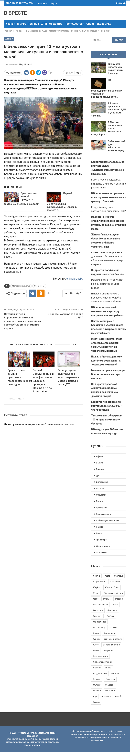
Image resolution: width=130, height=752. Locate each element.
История (100, 488)
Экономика (103, 23)
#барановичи (99, 581)
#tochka (96, 576)
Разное (99, 527)
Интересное (102, 482)
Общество (55, 23)
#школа (96, 702)
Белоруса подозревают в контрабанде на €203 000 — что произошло (107, 405)
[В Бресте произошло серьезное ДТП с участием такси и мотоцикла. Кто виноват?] (98, 107)
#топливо (106, 696)
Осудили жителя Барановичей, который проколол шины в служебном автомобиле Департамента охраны (22, 321)
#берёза (97, 587)
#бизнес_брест (112, 587)
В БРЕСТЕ (15, 13)
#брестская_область (113, 593)
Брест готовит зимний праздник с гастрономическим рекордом (21, 198)
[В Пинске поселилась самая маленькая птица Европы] (98, 126)
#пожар (115, 673)
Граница (33, 23)
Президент (101, 508)
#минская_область (113, 639)
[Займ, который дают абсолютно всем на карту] (98, 145)
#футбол (119, 696)
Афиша (9, 39)
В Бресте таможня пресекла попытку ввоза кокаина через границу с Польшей (108, 197)
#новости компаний (102, 662)
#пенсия (97, 668)
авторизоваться (64, 424)
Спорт (90, 23)
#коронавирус (99, 627)
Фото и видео (103, 546)
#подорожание (100, 673)
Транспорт (101, 540)
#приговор (110, 679)
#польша (97, 679)
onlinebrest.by (74, 278)
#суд (95, 696)
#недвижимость (100, 656)
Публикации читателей (107, 520)
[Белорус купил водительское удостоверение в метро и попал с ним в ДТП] (69, 359)
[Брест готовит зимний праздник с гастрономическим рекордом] (11, 197)
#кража (113, 627)
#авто (107, 576)
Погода (99, 501)
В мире (21, 23)
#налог (96, 650)
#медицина (109, 633)
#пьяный (97, 685)
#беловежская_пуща (21, 286)
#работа (109, 685)
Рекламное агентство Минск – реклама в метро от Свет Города (108, 283)
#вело (96, 599)
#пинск (108, 668)
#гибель (107, 599)
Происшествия (74, 23)
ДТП (44, 23)
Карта (54, 3)
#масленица (39, 286)
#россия (97, 691)
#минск (96, 639)
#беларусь (115, 581)
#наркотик (108, 650)
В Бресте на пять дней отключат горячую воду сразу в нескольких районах (107, 311)
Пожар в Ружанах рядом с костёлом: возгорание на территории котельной (106, 360)
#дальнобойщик (100, 604)
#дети (115, 604)
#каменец (97, 616)
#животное (98, 610)
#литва (96, 633)
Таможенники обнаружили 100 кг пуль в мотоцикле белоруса (106, 419)
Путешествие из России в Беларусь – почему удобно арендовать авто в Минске (106, 297)
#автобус (118, 576)
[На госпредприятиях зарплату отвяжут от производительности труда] (98, 83)
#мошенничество (111, 645)
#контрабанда (99, 622)
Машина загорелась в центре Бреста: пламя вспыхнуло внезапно (108, 374)
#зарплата (112, 610)
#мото (96, 645)
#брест (96, 593)
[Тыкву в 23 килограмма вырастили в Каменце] (98, 67)
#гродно (119, 599)
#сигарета (110, 691)
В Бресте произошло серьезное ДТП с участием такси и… (108, 109)
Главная (10, 23)
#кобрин (110, 616)
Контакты (43, 3)
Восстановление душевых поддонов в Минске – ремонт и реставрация (108, 183)
